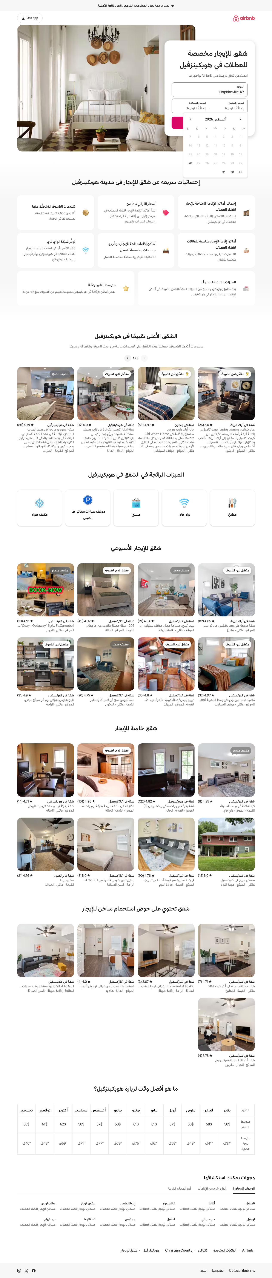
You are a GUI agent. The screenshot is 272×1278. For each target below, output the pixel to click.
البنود (203, 1271)
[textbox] (228, 108)
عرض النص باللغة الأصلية (113, 6)
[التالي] (127, 358)
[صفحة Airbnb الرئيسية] (244, 18)
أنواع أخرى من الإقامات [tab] (212, 1188)
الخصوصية (217, 1271)
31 (223, 172)
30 (232, 172)
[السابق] (144, 358)
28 (190, 163)
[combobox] (209, 92)
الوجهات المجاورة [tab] (244, 1188)
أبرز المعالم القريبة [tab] (179, 1188)
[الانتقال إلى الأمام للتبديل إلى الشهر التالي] (190, 119)
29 (240, 172)
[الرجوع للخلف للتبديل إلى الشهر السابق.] (240, 119)
